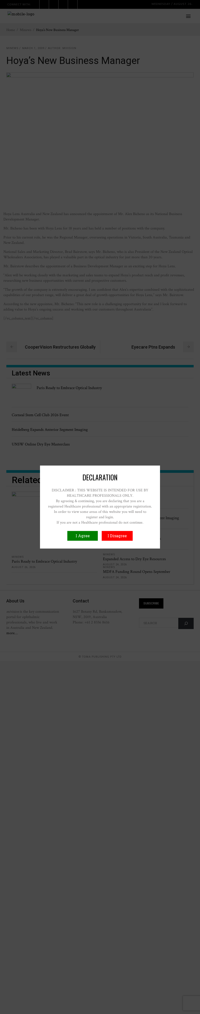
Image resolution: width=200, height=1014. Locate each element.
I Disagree (117, 535)
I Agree (83, 535)
